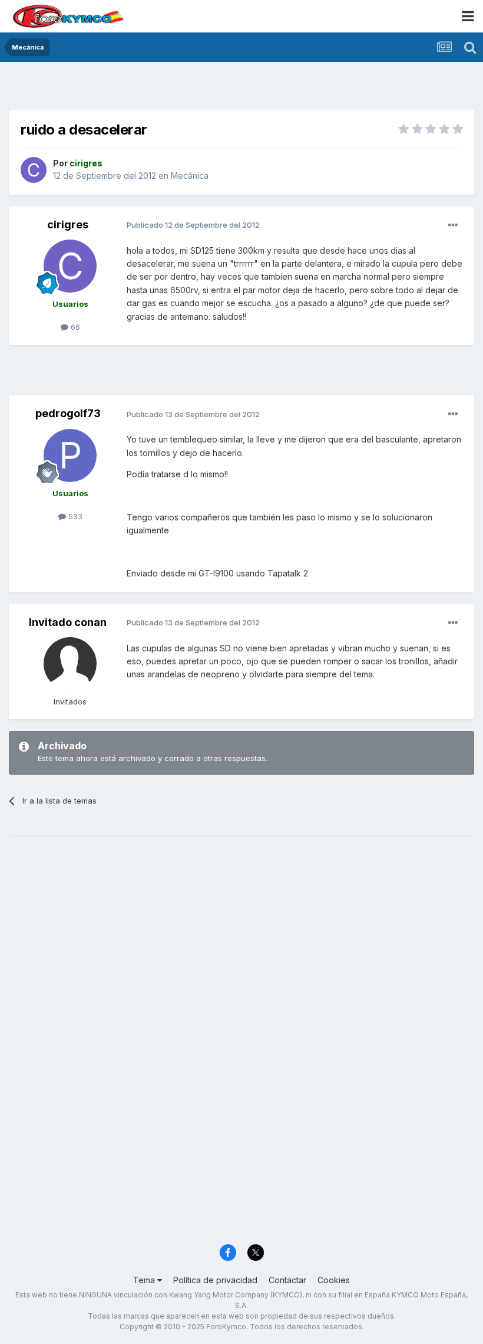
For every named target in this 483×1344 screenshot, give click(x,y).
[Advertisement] (241, 88)
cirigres (67, 224)
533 (74, 516)
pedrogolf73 (68, 413)
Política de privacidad (215, 1280)
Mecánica (190, 176)
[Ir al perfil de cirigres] (34, 170)
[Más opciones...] (453, 225)
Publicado (193, 225)
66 (74, 327)
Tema (145, 1280)
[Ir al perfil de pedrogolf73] (70, 455)
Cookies (333, 1280)
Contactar (287, 1280)
